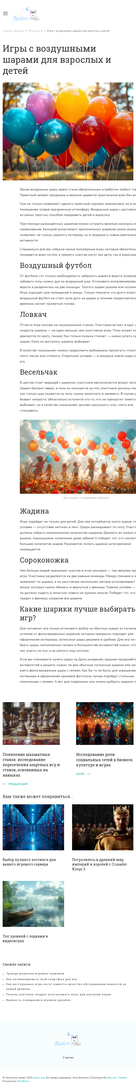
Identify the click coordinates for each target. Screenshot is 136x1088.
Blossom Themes (117, 1077)
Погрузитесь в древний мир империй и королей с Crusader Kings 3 (99, 864)
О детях (68, 1057)
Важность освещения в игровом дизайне (38, 1000)
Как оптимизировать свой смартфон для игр (41, 979)
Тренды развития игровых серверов (35, 973)
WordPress (23, 1081)
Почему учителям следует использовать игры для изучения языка (58, 994)
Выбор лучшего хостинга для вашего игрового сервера (29, 861)
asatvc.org (39, 1077)
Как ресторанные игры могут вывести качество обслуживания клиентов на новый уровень (66, 986)
